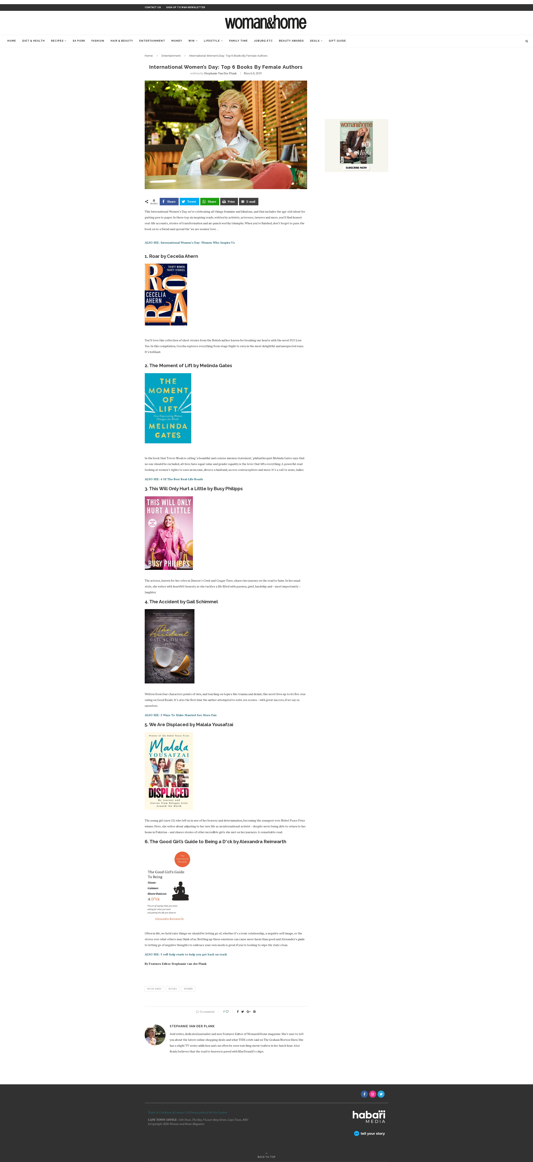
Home (11, 40)
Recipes (57, 40)
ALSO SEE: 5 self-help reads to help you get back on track (186, 954)
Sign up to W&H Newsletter (185, 7)
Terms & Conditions (160, 1112)
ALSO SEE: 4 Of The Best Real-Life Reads (174, 479)
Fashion (97, 40)
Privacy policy (198, 1112)
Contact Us (181, 1112)
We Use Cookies (217, 1112)
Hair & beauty (122, 40)
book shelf (154, 988)
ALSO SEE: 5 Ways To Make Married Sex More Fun (181, 715)
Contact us (153, 7)
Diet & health (33, 40)
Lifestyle (212, 40)
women (188, 988)
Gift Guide (337, 40)
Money (176, 40)
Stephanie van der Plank (220, 73)
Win (191, 40)
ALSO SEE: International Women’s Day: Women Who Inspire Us (190, 242)
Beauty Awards (291, 40)
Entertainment (152, 40)
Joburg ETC (263, 40)
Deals (315, 40)
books (173, 988)
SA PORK (79, 40)
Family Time (238, 40)
